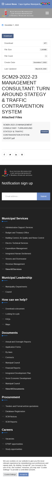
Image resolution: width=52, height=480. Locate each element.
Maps (7, 324)
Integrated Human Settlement (18, 254)
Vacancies (9, 439)
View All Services (13, 269)
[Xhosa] (48, 3)
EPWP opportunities (14, 444)
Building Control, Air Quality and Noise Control (24, 238)
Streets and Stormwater (15, 259)
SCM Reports (11, 422)
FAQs (7, 319)
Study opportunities (13, 449)
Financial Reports (12, 368)
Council (8, 292)
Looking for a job (12, 314)
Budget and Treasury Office (17, 233)
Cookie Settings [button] (10, 474)
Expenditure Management (16, 248)
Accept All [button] (23, 474)
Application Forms (13, 347)
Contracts (9, 357)
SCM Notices (11, 417)
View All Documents (14, 389)
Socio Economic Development (18, 378)
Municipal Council (12, 363)
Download (8, 36)
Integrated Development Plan (18, 373)
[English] (45, 3)
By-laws (8, 352)
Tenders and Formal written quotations (21, 406)
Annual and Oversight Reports (18, 342)
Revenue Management (15, 264)
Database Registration (15, 411)
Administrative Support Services (19, 227)
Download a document (15, 309)
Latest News (11, 4)
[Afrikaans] (42, 3)
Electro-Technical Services (16, 243)
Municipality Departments (16, 287)
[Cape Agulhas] (17, 13)
